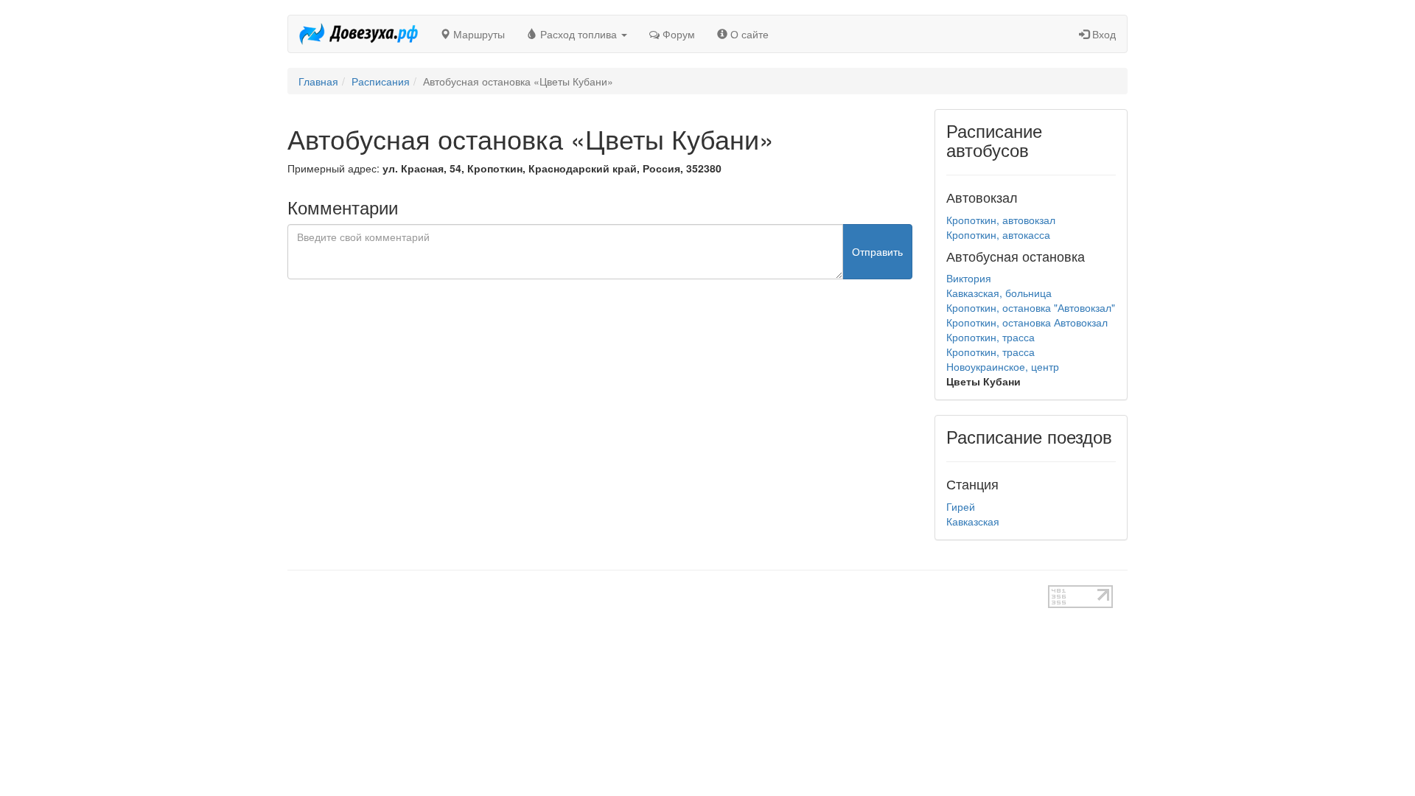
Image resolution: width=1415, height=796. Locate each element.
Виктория (968, 277)
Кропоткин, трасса (990, 336)
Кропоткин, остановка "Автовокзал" (1030, 307)
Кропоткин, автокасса (998, 234)
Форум (677, 34)
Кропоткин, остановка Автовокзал (1027, 322)
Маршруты (477, 34)
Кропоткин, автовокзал (1000, 219)
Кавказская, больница (999, 292)
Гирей (960, 506)
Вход (1102, 34)
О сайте (748, 34)
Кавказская (972, 521)
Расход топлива (578, 34)
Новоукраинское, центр (1002, 366)
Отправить (877, 251)
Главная (318, 81)
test (655, 592)
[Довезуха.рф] (358, 33)
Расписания (381, 81)
